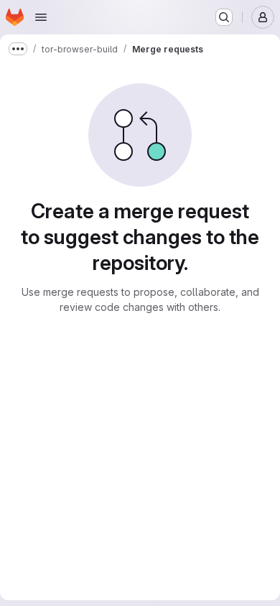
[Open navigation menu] (40, 17)
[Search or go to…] (224, 17)
